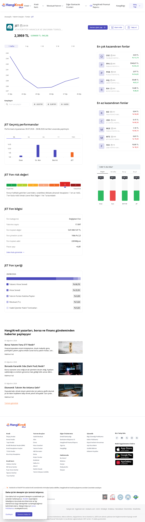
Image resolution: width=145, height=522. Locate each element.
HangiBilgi (120, 6)
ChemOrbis (128, 509)
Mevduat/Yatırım (54, 6)
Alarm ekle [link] (118, 27)
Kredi (26, 6)
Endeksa (111, 509)
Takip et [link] (134, 27)
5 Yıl (72, 46)
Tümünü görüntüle (11, 403)
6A (44, 137)
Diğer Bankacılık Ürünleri (73, 5)
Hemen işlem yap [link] (96, 27)
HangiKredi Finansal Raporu (101, 5)
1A (14, 137)
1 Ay (26, 46)
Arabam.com (91, 509)
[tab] (102, 172)
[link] (136, 6)
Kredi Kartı (36, 5)
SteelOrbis (136, 509)
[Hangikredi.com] (12, 5)
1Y (58, 137)
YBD (73, 137)
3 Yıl (57, 46)
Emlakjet (104, 509)
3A (29, 137)
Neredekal (119, 509)
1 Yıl (42, 46)
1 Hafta (11, 46)
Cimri (98, 509)
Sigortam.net (80, 509)
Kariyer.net (70, 509)
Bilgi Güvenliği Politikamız (95, 437)
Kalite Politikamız (92, 439)
